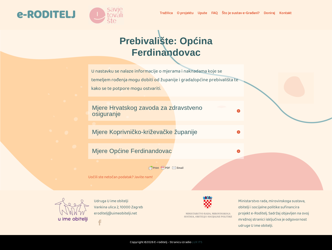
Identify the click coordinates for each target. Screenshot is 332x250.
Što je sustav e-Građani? (241, 14)
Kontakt (285, 14)
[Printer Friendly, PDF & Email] (166, 167)
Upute (202, 14)
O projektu (185, 14)
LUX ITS (197, 242)
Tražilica (166, 14)
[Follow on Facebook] (99, 222)
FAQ (214, 14)
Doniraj (269, 14)
